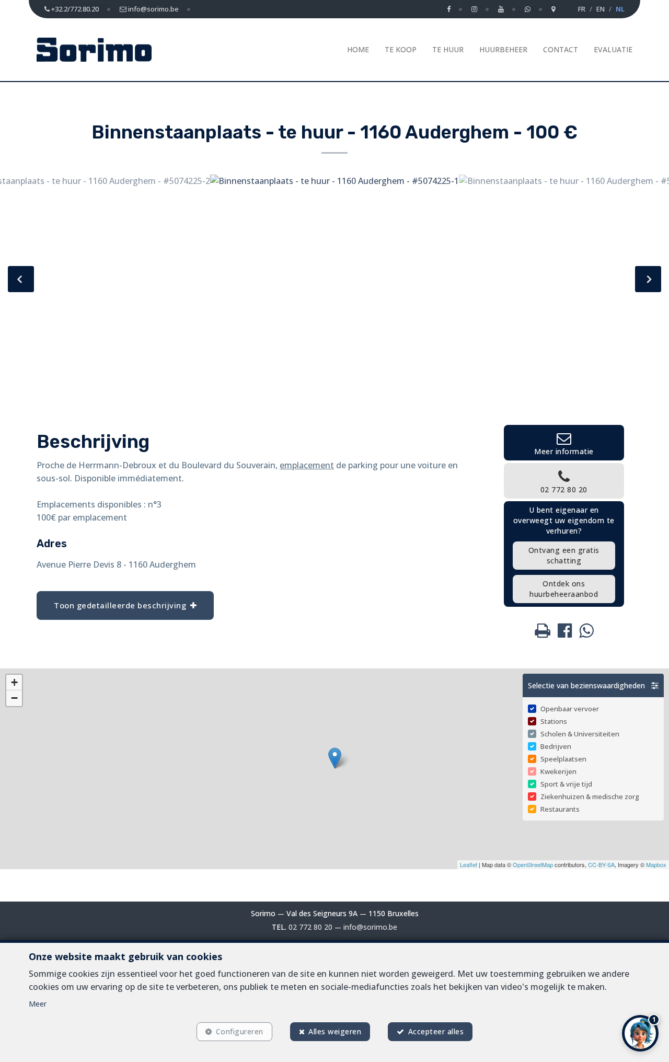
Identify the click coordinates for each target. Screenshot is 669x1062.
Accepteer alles (436, 1031)
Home (358, 49)
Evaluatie (613, 49)
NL (620, 9)
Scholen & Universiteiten (579, 733)
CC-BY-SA (601, 864)
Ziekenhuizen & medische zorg (589, 796)
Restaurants (560, 809)
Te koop (401, 49)
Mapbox (656, 864)
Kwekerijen (558, 771)
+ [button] (14, 682)
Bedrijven (555, 746)
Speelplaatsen (563, 759)
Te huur (448, 49)
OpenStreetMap (533, 864)
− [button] (14, 698)
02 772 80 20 (310, 927)
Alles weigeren (334, 1031)
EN (600, 9)
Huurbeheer (503, 49)
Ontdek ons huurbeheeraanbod (563, 589)
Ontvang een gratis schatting (563, 555)
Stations (553, 721)
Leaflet (468, 864)
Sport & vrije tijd (566, 784)
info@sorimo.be (370, 927)
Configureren (239, 1031)
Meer (38, 1004)
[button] (593, 685)
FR (581, 9)
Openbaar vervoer (569, 708)
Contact (560, 49)
